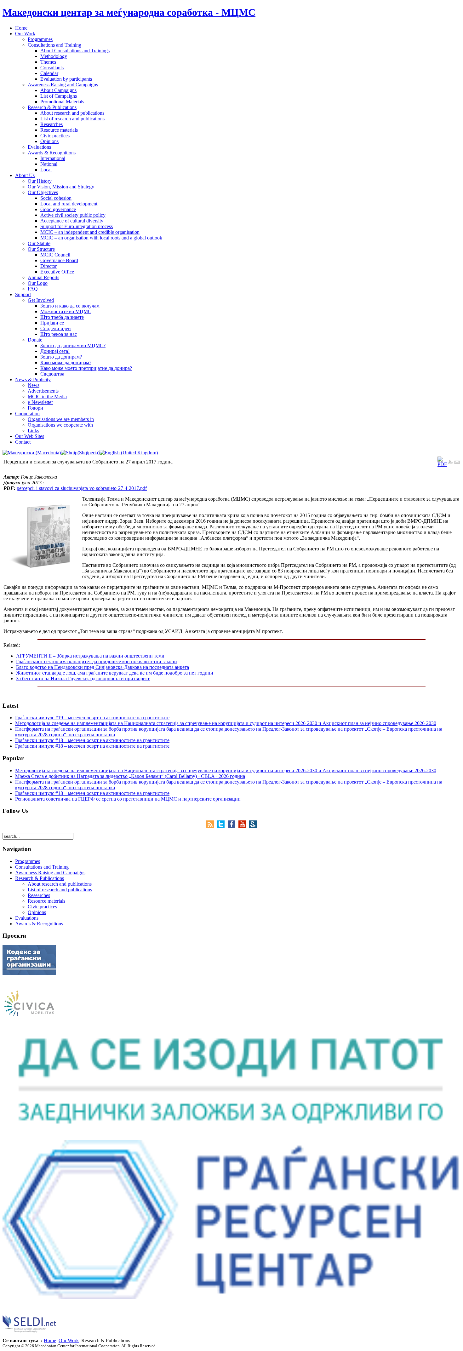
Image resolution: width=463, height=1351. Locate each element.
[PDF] (442, 464)
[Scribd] (253, 826)
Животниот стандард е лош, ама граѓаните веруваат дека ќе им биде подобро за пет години (114, 673)
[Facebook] (233, 826)
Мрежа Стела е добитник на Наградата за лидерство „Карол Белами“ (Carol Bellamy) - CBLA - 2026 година (130, 776)
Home (50, 1340)
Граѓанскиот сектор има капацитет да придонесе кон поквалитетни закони (96, 661)
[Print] (450, 462)
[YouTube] (243, 826)
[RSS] (211, 826)
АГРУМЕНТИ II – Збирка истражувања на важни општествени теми (90, 655)
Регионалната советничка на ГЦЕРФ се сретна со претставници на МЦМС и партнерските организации (128, 799)
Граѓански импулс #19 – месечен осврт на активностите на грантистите (92, 717)
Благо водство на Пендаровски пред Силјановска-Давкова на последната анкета (102, 667)
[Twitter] (222, 826)
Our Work (69, 1340)
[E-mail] (457, 462)
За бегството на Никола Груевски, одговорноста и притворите (83, 678)
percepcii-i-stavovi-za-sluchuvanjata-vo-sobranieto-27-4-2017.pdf (82, 488)
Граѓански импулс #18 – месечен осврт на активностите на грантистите (92, 740)
